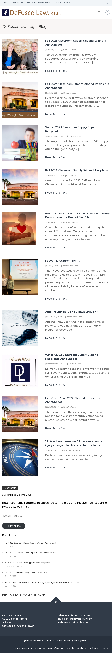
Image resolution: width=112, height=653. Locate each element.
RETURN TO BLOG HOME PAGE (23, 595)
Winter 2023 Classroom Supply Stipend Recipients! (27, 563)
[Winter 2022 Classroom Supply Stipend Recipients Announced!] (20, 370)
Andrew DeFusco (71, 222)
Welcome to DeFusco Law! (34, 648)
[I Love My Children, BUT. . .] (20, 276)
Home (17, 648)
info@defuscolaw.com (79, 618)
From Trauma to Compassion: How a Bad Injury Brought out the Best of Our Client (42, 582)
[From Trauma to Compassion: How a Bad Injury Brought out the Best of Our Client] (19, 228)
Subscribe (13, 526)
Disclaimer (82, 648)
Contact (106, 648)
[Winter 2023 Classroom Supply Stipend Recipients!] (20, 143)
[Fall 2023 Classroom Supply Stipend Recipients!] (20, 186)
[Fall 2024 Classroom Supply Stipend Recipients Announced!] (20, 100)
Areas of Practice (55, 648)
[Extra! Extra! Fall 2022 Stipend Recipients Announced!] (20, 414)
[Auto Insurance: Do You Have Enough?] (20, 327)
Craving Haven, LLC (82, 640)
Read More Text (56, 70)
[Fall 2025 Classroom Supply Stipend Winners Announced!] (20, 56)
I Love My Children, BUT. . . (63, 260)
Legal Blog (70, 648)
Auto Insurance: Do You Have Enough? (71, 311)
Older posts (10, 488)
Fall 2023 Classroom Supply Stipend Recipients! (77, 170)
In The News (94, 648)
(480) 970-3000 (80, 615)
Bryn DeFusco (69, 50)
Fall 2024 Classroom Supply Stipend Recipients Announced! (31, 553)
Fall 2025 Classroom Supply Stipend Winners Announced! (30, 543)
